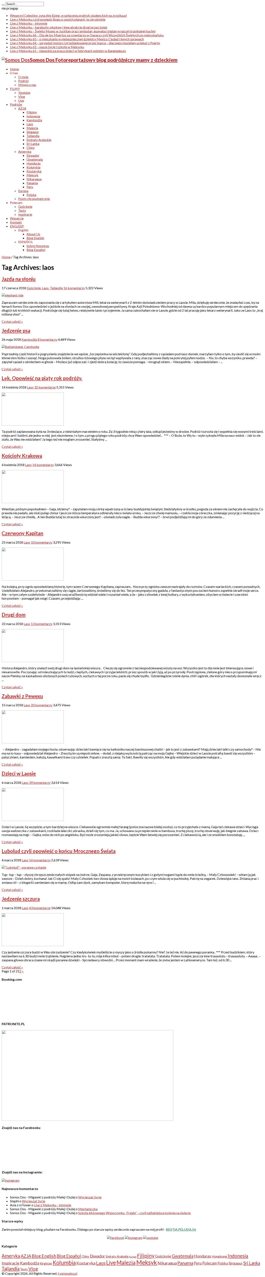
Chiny (30, 147)
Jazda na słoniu (19, 279)
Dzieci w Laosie (19, 773)
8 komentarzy (47, 339)
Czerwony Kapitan (22, 533)
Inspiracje (25, 214)
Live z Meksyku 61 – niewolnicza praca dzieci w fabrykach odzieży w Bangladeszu (68, 51)
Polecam (209, 1263)
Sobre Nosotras (37, 246)
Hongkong (219, 1256)
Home (14, 69)
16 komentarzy (74, 288)
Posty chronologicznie (34, 199)
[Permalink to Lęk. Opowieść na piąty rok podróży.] (33, 424)
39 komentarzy (40, 782)
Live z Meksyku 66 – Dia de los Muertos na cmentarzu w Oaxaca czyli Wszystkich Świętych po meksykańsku (87, 35)
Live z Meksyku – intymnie (28, 23)
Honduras (33, 163)
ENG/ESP (17, 226)
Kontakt (16, 222)
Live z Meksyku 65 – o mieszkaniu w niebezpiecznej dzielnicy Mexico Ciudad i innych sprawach (77, 39)
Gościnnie (25, 206)
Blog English (35, 238)
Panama (32, 183)
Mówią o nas (27, 85)
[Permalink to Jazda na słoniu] (12, 295)
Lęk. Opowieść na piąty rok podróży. (42, 378)
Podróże (16, 104)
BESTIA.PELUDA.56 (181, 1229)
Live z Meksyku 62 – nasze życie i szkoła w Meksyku (47, 47)
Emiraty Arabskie (38, 140)
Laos (29, 124)
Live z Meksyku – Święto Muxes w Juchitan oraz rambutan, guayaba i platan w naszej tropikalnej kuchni (82, 31)
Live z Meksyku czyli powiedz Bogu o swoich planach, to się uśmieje (57, 19)
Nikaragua (34, 179)
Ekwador (32, 155)
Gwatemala (34, 159)
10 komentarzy (41, 542)
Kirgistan (46, 1263)
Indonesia (33, 116)
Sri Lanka (32, 144)
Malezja (32, 128)
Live (21, 100)
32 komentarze (45, 387)
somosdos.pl (68, 1273)
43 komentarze (40, 908)
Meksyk (32, 175)
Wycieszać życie (89, 1197)
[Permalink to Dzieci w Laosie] (33, 819)
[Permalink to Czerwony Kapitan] (33, 579)
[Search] (3, 5)
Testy (22, 210)
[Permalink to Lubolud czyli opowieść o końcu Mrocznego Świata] (24, 867)
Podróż (23, 81)
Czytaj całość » (12, 321)
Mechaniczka (88, 1209)
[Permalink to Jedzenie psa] (20, 347)
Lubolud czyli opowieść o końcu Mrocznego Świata (59, 851)
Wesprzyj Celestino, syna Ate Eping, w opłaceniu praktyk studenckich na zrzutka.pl (68, 15)
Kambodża (34, 120)
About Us (33, 234)
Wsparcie (17, 218)
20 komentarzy (41, 705)
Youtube (24, 92)
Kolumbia (33, 167)
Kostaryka (33, 171)
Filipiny (31, 112)
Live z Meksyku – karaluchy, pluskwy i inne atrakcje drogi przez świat (58, 27)
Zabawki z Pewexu (22, 696)
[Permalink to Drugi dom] (33, 661)
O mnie (23, 77)
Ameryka (24, 151)
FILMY (15, 89)
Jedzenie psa (16, 331)
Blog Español (35, 250)
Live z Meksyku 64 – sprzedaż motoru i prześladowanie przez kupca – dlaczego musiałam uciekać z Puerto (85, 43)
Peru (29, 187)
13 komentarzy (41, 624)
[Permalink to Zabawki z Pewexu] (33, 742)
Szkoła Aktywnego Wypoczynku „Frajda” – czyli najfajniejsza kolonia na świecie (134, 1213)
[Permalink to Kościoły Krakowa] (33, 502)
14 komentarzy (43, 465)
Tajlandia (32, 136)
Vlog (21, 96)
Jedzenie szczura (21, 899)
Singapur (32, 132)
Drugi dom (13, 615)
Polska (31, 195)
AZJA (22, 108)
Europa (23, 191)
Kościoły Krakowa (22, 456)
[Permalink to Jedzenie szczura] (33, 945)
